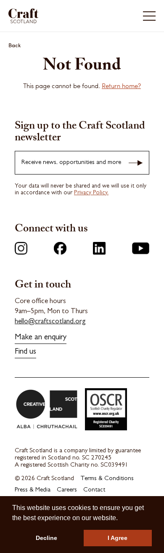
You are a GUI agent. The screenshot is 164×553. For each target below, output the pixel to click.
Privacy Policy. (91, 193)
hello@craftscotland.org (50, 321)
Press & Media (32, 490)
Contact (94, 490)
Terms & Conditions (107, 479)
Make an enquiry (40, 338)
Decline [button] (46, 537)
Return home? (121, 85)
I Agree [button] (117, 537)
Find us (25, 352)
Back (14, 45)
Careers (67, 490)
